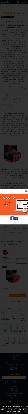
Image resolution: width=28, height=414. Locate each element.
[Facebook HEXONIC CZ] (12, 219)
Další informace (11, 411)
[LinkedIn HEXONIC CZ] (16, 219)
